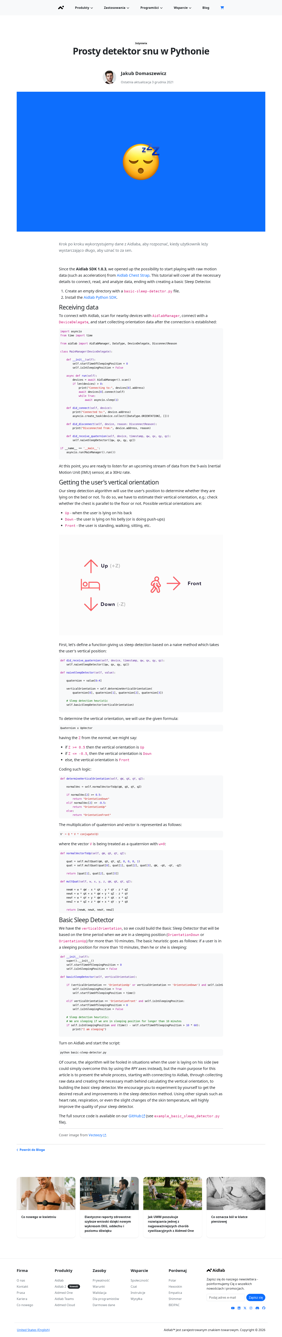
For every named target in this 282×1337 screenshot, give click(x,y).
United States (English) (33, 1330)
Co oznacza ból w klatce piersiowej (229, 1219)
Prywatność (101, 1280)
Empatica (175, 1293)
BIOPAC (174, 1305)
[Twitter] (245, 1308)
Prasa (21, 1293)
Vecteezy (95, 1135)
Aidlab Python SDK (100, 297)
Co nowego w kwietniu (38, 1217)
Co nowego (25, 1305)
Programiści (149, 8)
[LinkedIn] (239, 1308)
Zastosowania (114, 8)
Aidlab (59, 1280)
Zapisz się (256, 1297)
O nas (21, 1280)
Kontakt (22, 1286)
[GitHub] (263, 1308)
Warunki (99, 1286)
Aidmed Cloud (65, 1305)
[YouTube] (233, 1308)
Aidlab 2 (60, 1286)
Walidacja (99, 1293)
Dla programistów (106, 1299)
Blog (205, 8)
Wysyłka (136, 1299)
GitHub (135, 1115)
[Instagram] (251, 1308)
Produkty (82, 8)
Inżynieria (141, 43)
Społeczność (140, 1280)
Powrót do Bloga (32, 1150)
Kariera (22, 1299)
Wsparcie (181, 8)
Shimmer (175, 1299)
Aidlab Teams (64, 1299)
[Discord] (257, 1308)
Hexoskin (175, 1286)
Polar (172, 1280)
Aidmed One (64, 1293)
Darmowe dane (104, 1305)
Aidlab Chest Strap (133, 275)
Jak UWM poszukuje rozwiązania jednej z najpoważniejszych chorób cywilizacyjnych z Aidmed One (171, 1224)
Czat (134, 1286)
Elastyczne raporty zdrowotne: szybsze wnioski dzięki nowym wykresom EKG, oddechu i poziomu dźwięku (108, 1224)
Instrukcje (138, 1293)
